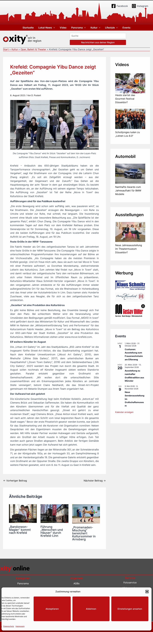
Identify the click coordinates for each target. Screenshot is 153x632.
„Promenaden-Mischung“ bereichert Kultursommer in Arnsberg (84, 533)
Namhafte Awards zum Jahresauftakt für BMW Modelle (128, 190)
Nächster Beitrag (95, 480)
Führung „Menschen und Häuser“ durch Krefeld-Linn (51, 531)
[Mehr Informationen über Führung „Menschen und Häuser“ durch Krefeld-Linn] (54, 513)
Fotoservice (130, 582)
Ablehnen (91, 608)
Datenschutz (8, 626)
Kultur (94, 27)
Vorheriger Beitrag (15, 480)
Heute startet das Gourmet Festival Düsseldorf (125, 99)
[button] (147, 591)
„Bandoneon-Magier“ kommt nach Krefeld (20, 530)
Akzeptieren (52, 608)
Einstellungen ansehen (130, 608)
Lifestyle (110, 27)
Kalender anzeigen (124, 412)
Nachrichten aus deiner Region (98, 42)
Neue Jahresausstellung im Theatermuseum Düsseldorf (128, 249)
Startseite (28, 27)
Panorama (77, 27)
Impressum (20, 626)
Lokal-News (45, 27)
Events (126, 27)
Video (63, 27)
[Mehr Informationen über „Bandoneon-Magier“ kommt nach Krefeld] (23, 513)
